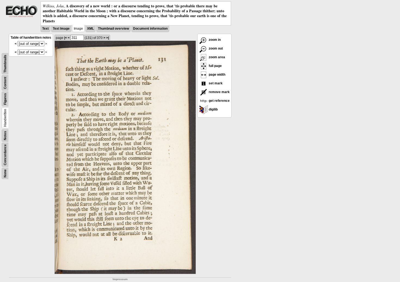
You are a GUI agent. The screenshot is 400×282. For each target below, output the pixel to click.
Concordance (5, 154)
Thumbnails (5, 64)
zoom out (215, 48)
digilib (213, 109)
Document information (150, 28)
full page (215, 66)
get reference (219, 101)
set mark (215, 83)
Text (45, 28)
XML (90, 28)
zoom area (216, 57)
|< (65, 38)
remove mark (219, 92)
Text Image (61, 28)
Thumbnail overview (113, 28)
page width (216, 74)
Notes (5, 135)
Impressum (120, 279)
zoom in (214, 40)
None (5, 173)
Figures (5, 99)
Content (5, 83)
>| (107, 38)
